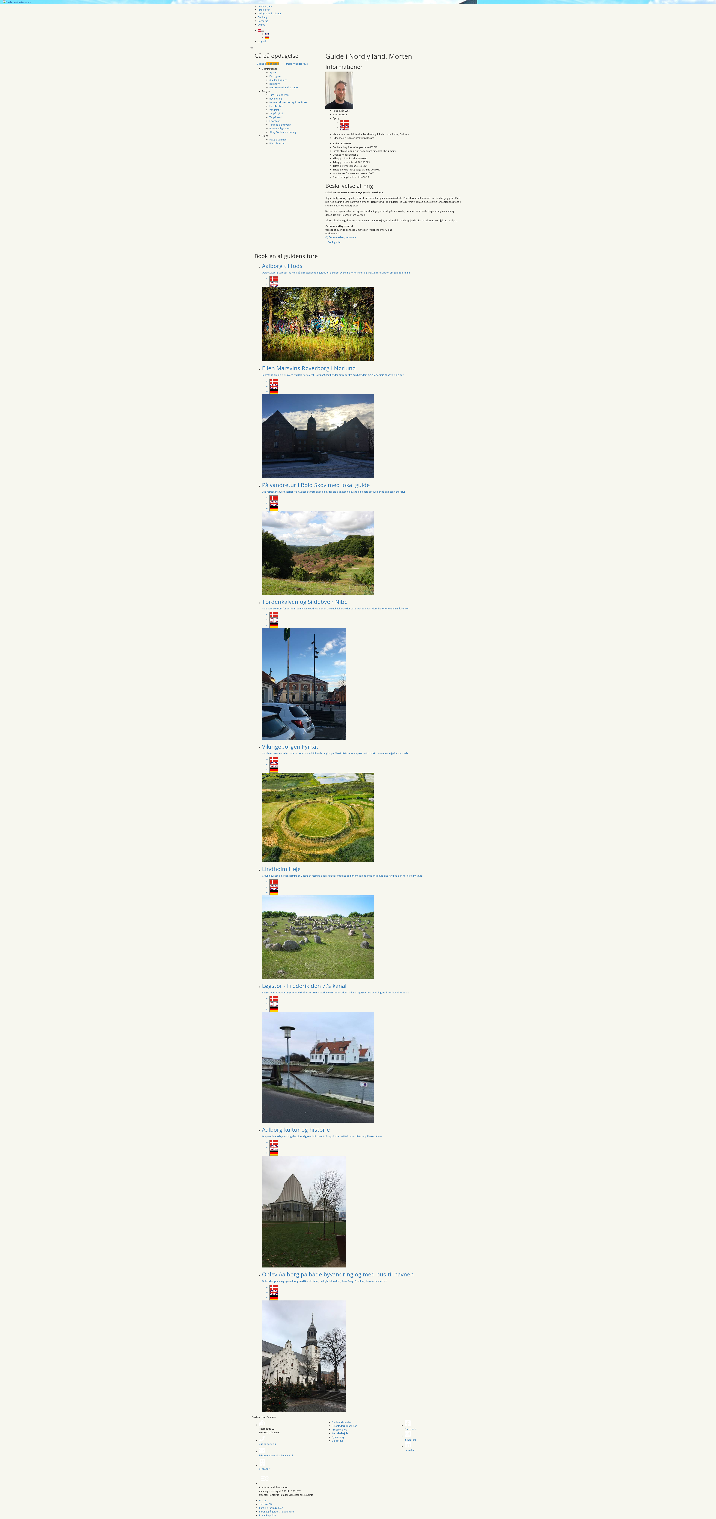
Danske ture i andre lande (283, 87)
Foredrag (263, 21)
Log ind (262, 41)
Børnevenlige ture (279, 128)
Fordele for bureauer (271, 1507)
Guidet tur (337, 1440)
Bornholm (274, 83)
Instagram (410, 1439)
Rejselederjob (340, 1433)
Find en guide (265, 6)
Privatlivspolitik (267, 1515)
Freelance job (339, 1429)
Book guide (334, 242)
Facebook (410, 1429)
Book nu (261, 63)
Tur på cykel (276, 113)
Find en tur (264, 9)
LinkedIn (409, 1450)
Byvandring (275, 98)
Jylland (273, 72)
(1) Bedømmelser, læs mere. (341, 237)
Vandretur (274, 109)
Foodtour (274, 121)
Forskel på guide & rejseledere (276, 1511)
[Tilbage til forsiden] (17, 2)
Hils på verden (277, 143)
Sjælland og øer (278, 80)
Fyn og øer (275, 76)
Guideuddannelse (341, 1422)
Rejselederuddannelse (344, 1426)
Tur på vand (275, 117)
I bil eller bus (276, 106)
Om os (261, 24)
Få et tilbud (272, 63)
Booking (262, 17)
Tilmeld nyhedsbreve (296, 63)
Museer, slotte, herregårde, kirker (288, 102)
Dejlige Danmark (278, 139)
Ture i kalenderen (279, 95)
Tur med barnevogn (280, 124)
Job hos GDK (266, 1504)
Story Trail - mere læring (282, 132)
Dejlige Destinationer (269, 13)
